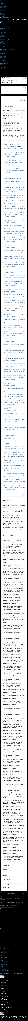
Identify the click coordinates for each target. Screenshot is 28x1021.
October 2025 (6, 879)
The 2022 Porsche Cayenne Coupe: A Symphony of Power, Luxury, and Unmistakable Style (12, 123)
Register (24, 19)
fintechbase (7, 485)
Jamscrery (6, 300)
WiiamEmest (7, 294)
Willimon (6, 344)
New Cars (2, 2)
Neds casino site (8, 446)
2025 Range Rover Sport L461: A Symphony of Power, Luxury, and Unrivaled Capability (13, 396)
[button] (14, 980)
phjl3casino (7, 394)
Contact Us (3, 6)
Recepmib (6, 187)
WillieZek (6, 288)
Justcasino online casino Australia (12, 465)
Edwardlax (6, 263)
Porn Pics (6, 338)
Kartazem (6, 152)
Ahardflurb (6, 269)
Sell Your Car (3, 34)
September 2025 (7, 882)
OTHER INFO (5, 1002)
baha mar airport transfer (10, 159)
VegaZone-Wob (8, 194)
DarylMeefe (7, 331)
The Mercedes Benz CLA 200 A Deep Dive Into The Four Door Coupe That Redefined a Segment (14, 110)
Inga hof (6, 419)
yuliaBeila (6, 369)
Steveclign (6, 206)
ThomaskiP (7, 350)
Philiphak (6, 212)
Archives (5, 875)
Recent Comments (8, 535)
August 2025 (6, 885)
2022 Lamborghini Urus (9, 92)
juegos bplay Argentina (9, 181)
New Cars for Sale (4, 28)
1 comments (12, 90)
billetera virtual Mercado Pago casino (13, 167)
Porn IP (5, 388)
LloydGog (6, 306)
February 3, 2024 (6, 80)
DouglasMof (7, 237)
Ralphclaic (6, 219)
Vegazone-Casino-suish (10, 231)
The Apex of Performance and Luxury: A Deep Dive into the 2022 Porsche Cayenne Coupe (13, 117)
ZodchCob (6, 146)
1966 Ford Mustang (7, 82)
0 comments (14, 80)
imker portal (7, 413)
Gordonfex (6, 250)
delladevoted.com (8, 175)
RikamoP (6, 275)
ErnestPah (6, 281)
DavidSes (6, 319)
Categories (6, 865)
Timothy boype (8, 256)
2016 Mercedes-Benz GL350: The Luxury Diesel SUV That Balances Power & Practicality (13, 130)
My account (16, 19)
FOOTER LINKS (6, 980)
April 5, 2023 (5, 90)
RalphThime (7, 382)
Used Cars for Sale (4, 27)
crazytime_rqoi (8, 407)
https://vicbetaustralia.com (11, 438)
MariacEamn (7, 400)
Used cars (2, 0)
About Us (2, 5)
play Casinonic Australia (10, 452)
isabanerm (7, 363)
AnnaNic (6, 357)
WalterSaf (6, 325)
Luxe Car (5, 869)
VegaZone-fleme (8, 200)
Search (4, 98)
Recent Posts (6, 500)
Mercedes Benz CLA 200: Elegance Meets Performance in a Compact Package (13, 136)
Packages (2, 7)
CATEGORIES (6, 991)
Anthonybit (7, 375)
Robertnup (6, 244)
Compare (2, 3)
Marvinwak (6, 432)
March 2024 (6, 888)
